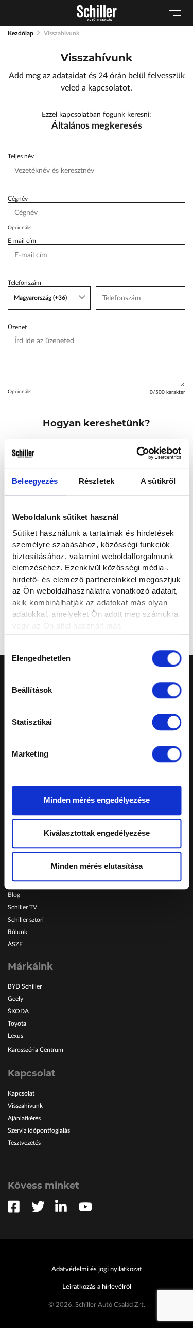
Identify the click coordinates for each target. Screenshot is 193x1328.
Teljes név (21, 156)
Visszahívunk (25, 1106)
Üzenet (17, 327)
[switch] (166, 690)
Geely (15, 999)
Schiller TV (22, 907)
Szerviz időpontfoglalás (39, 1130)
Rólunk (17, 932)
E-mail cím (22, 241)
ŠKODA (18, 1011)
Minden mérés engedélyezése (97, 800)
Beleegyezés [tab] (35, 481)
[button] (49, 298)
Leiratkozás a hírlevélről (96, 1287)
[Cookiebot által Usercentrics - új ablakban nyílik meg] (137, 453)
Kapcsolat (21, 1093)
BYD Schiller (25, 986)
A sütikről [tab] (158, 481)
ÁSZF (15, 944)
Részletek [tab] (96, 481)
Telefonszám (24, 283)
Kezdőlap (20, 33)
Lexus (15, 1036)
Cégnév (18, 198)
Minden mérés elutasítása (97, 866)
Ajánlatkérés (24, 1118)
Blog (14, 895)
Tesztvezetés (24, 1143)
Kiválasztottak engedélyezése (97, 833)
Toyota (17, 1023)
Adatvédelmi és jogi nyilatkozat (96, 1269)
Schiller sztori (26, 920)
